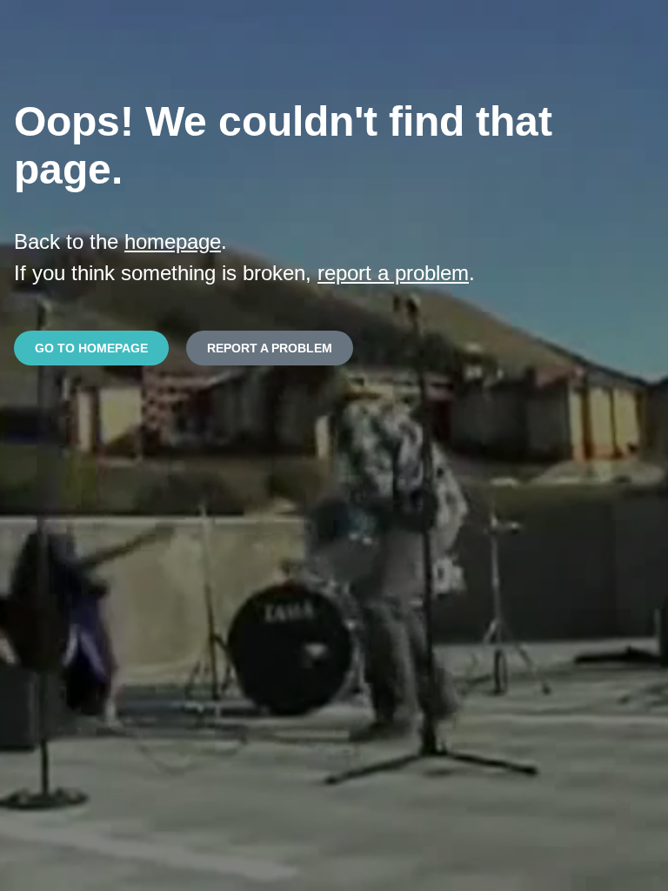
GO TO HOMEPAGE (91, 348)
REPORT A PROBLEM (269, 348)
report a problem (393, 273)
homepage (172, 241)
